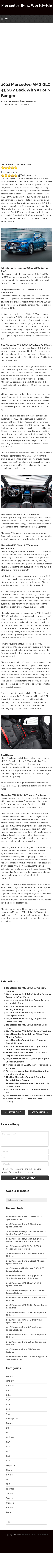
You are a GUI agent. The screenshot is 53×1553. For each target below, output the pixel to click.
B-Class (9, 1386)
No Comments (22, 104)
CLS (8, 1414)
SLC (8, 1484)
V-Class (9, 1508)
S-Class (9, 1475)
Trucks (9, 1498)
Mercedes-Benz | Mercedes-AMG (20, 101)
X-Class (9, 1512)
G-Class (10, 1437)
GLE (8, 1456)
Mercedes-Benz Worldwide (26, 5)
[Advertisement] (26, 50)
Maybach (10, 1465)
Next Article (39, 1112)
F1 (7, 1433)
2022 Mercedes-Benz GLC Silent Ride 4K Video (29, 1096)
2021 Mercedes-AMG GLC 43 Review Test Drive (28, 1031)
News (9, 1470)
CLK (8, 1409)
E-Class (9, 1423)
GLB (8, 1447)
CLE (8, 1404)
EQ (7, 1428)
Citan (8, 1395)
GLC (8, 1451)
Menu (6, 19)
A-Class (9, 1376)
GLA (8, 1442)
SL (7, 1479)
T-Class (9, 1493)
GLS (8, 1461)
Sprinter (10, 1489)
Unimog (10, 1503)
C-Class (9, 1390)
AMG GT (10, 1381)
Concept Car (12, 1418)
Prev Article (14, 1112)
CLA (8, 1400)
